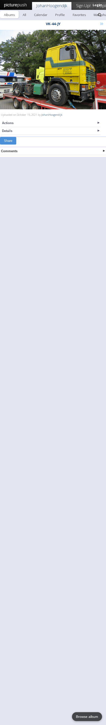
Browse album (87, 717)
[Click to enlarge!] (53, 69)
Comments (9, 151)
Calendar (40, 15)
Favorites (79, 15)
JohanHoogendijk (51, 5)
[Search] (100, 15)
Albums (9, 15)
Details (7, 131)
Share (8, 141)
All (24, 15)
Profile (60, 15)
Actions (8, 123)
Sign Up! (83, 5)
